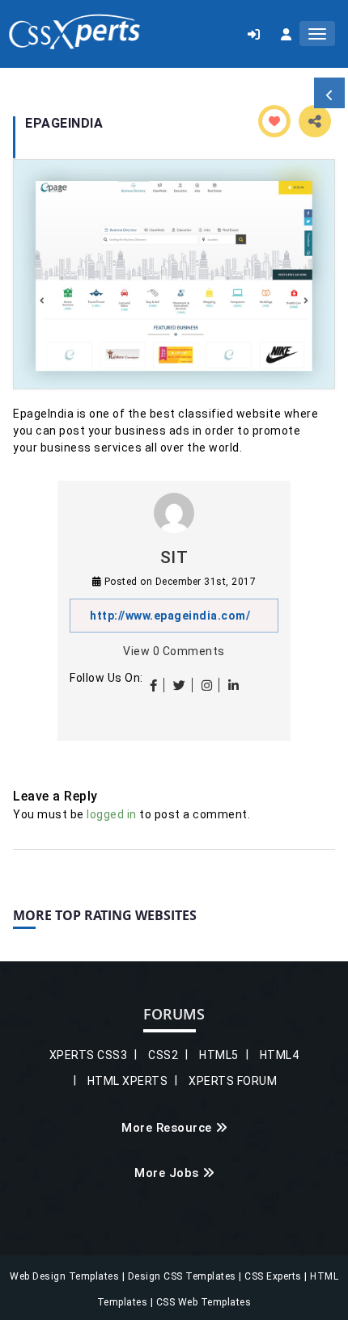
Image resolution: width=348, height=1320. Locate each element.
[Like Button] (274, 121)
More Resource (166, 1127)
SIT (174, 557)
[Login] (254, 34)
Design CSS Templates (184, 1276)
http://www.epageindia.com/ (170, 615)
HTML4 (279, 1055)
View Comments (174, 651)
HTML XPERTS (127, 1080)
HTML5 (219, 1055)
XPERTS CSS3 (88, 1055)
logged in (112, 814)
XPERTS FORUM (233, 1080)
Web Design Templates (66, 1276)
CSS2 (163, 1055)
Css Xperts (74, 32)
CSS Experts (274, 1276)
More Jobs (166, 1173)
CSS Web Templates (202, 1302)
